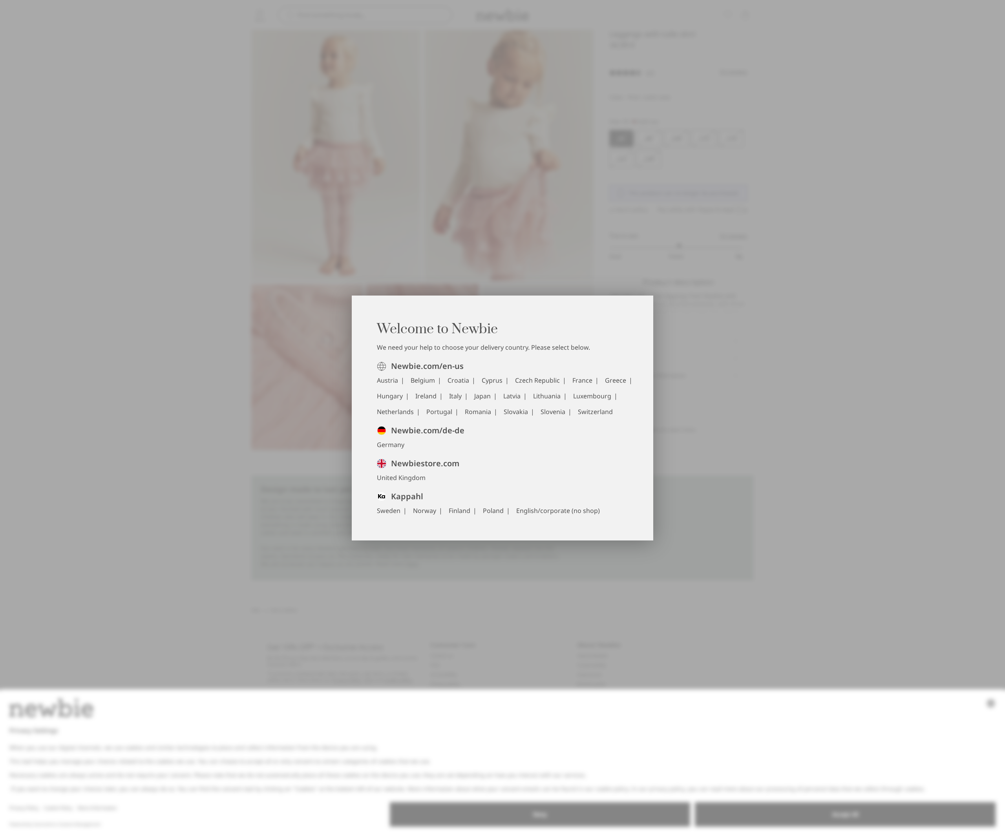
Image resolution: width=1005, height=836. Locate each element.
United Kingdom (401, 477)
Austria (387, 380)
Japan (482, 396)
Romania (478, 411)
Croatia (458, 380)
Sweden (388, 510)
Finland (459, 510)
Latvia (512, 396)
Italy (455, 396)
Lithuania (547, 396)
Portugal (439, 411)
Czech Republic (537, 380)
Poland (493, 510)
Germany (390, 444)
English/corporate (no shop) (558, 510)
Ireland (426, 396)
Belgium (423, 380)
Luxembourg (592, 396)
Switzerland (595, 411)
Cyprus (492, 380)
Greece (615, 380)
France (582, 380)
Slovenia (553, 411)
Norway (424, 510)
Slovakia (516, 411)
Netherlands (395, 411)
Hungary (390, 396)
